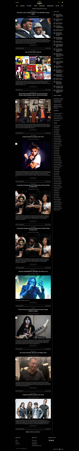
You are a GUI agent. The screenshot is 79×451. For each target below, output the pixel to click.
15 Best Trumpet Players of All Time (59, 79)
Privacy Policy (34, 440)
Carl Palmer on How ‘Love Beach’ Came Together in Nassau (59, 87)
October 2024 (56, 164)
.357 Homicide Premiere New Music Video (59, 67)
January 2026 (56, 138)
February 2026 (56, 136)
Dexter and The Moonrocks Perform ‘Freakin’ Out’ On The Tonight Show (59, 55)
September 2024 (57, 166)
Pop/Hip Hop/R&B (33, 11)
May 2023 (55, 194)
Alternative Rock (33, 92)
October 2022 (56, 206)
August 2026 (56, 125)
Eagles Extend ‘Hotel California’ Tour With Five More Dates (58, 107)
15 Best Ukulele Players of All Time (59, 42)
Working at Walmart (57, 104)
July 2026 (55, 127)
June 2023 (55, 192)
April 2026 (55, 132)
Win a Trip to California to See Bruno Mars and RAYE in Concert (59, 82)
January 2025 (56, 159)
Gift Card (57, 5)
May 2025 (55, 152)
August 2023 (56, 188)
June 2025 (55, 150)
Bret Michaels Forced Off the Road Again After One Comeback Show (59, 71)
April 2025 (55, 153)
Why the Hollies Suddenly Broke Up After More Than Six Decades (59, 15)
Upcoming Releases (50, 5)
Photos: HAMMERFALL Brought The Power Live (33, 271)
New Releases (22, 5)
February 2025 (56, 157)
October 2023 (56, 185)
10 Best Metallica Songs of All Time (33, 394)
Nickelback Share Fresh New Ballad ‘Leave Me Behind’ (59, 38)
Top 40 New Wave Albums (33, 52)
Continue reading (33, 86)
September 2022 (57, 208)
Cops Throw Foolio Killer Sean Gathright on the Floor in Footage (59, 62)
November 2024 (56, 162)
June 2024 (55, 171)
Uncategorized (56, 120)
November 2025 (56, 141)
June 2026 (55, 129)
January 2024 (56, 180)
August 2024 (56, 167)
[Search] (59, 2)
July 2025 (55, 148)
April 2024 (55, 174)
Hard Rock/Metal (20, 305)
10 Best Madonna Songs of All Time (33, 136)
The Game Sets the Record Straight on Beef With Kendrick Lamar (59, 45)
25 (37, 431)
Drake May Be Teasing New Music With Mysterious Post (59, 26)
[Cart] (63, 2)
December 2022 (56, 202)
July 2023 (55, 190)
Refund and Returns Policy (36, 445)
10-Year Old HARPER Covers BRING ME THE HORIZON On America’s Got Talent (58, 100)
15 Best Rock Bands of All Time (59, 59)
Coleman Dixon (56, 98)
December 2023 (56, 181)
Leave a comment (48, 48)
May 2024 (55, 173)
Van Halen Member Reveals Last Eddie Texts (33, 352)
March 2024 (56, 176)
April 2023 (55, 195)
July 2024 (55, 169)
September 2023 (57, 187)
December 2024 (57, 160)
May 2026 (55, 131)
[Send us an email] (18, 2)
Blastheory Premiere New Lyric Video (59, 30)
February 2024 (56, 178)
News (62, 5)
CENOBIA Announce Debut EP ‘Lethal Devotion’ (59, 20)
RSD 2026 (35, 5)
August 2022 (56, 209)
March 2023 (56, 197)
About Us (17, 442)
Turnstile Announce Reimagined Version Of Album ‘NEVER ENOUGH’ (59, 91)
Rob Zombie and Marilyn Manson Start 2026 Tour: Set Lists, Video (59, 34)
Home (17, 5)
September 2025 (57, 145)
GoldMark (37, 16)
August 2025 (56, 146)
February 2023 (56, 199)
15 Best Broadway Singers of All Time (59, 23)
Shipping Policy (34, 443)
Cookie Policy (34, 442)
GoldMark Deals (42, 5)
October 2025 (56, 143)
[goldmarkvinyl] (39, 2)
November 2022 (56, 204)
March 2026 (56, 134)
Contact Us (17, 443)
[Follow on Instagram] (49, 440)
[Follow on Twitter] (17, 2)
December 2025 (56, 139)
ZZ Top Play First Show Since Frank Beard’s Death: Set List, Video (59, 50)
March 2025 (56, 155)
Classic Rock (33, 50)
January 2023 (56, 201)
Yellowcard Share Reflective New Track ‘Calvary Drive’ (59, 75)
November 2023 (56, 183)
